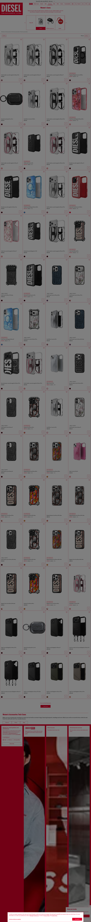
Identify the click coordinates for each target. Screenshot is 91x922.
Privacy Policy (46, 915)
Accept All (77, 919)
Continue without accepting (15, 919)
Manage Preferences (34, 915)
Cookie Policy (54, 915)
